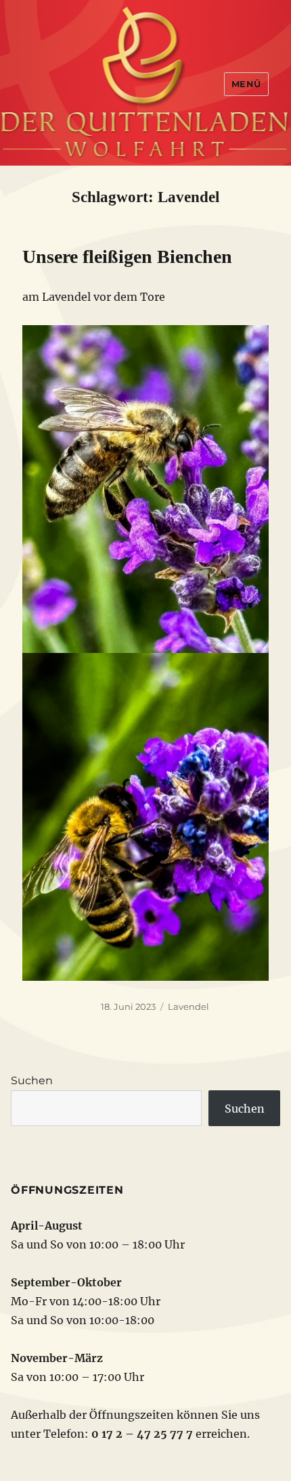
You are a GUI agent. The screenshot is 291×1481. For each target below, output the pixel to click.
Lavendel (188, 1006)
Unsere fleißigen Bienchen (127, 256)
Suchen (32, 1080)
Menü (246, 83)
